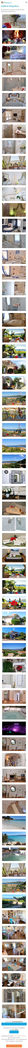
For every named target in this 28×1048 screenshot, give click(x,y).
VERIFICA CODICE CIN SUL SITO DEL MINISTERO (14, 1024)
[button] (26, 2)
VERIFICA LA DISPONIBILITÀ (14, 1045)
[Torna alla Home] (6, 2)
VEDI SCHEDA (14, 1031)
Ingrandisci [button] (14, 21)
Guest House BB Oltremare (19, 1036)
